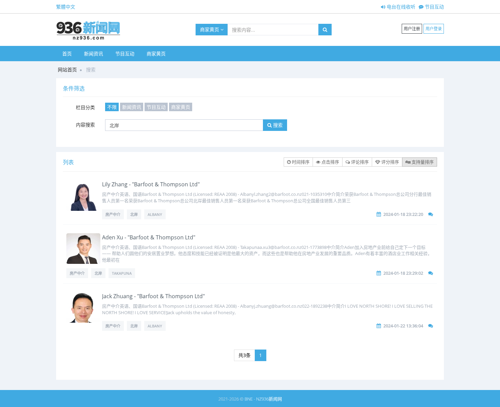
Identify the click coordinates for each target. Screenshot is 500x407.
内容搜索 (85, 124)
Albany (155, 214)
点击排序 (329, 162)
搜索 (277, 125)
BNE (249, 399)
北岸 (134, 214)
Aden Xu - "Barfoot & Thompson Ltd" (148, 237)
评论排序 (359, 162)
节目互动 (433, 6)
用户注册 (412, 29)
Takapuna (122, 273)
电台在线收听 (400, 6)
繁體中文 (65, 6)
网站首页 (67, 69)
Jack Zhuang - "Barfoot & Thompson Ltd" (153, 296)
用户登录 (434, 29)
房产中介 (112, 214)
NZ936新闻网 (269, 399)
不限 (112, 107)
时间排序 (300, 162)
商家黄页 (210, 29)
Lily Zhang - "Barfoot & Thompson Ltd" (151, 184)
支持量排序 (422, 162)
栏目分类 (85, 107)
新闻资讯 (93, 53)
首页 (67, 53)
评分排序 (389, 162)
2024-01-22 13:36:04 (403, 326)
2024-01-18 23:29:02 (403, 273)
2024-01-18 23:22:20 (403, 214)
